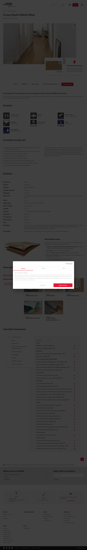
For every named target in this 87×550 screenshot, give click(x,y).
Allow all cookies (63, 285)
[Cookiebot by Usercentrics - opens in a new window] (67, 264)
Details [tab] (43, 268)
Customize (42, 285)
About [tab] (63, 268)
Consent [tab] (23, 268)
